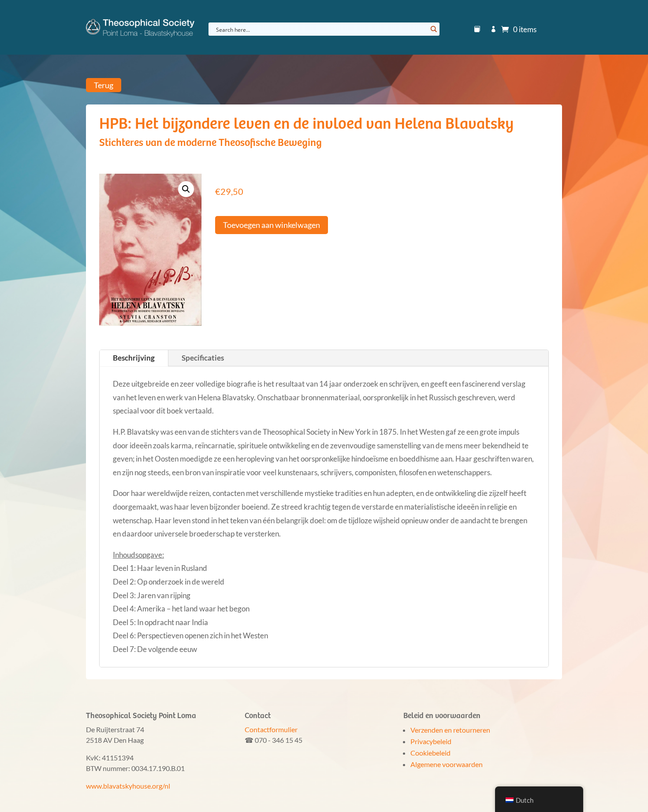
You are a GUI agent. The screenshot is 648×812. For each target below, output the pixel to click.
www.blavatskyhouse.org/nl (128, 786)
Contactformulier (271, 729)
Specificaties (203, 357)
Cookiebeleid (430, 753)
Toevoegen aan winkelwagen (271, 225)
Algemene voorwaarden (446, 764)
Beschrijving (134, 357)
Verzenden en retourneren (450, 730)
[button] (186, 189)
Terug (103, 85)
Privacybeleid (430, 741)
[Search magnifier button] (433, 29)
